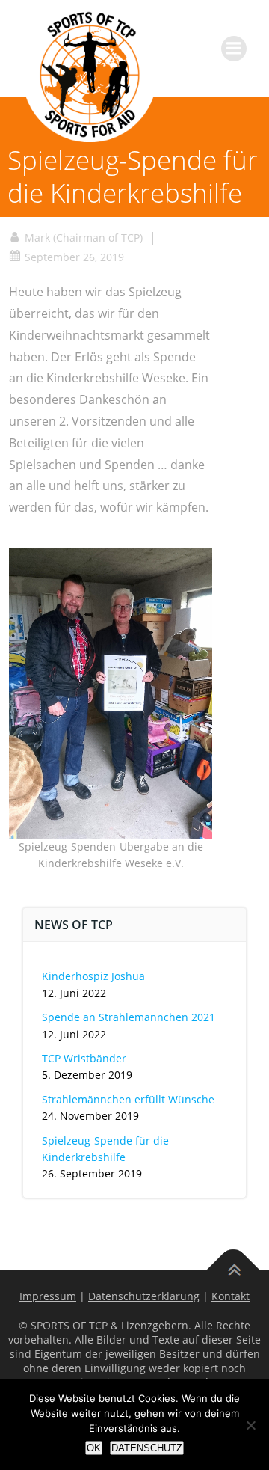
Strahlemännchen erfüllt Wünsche (128, 1099)
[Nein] (250, 1425)
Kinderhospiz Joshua (93, 976)
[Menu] (234, 48)
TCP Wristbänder (84, 1058)
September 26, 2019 (74, 257)
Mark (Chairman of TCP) (84, 237)
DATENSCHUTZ (146, 1448)
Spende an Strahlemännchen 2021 (128, 1017)
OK (94, 1448)
